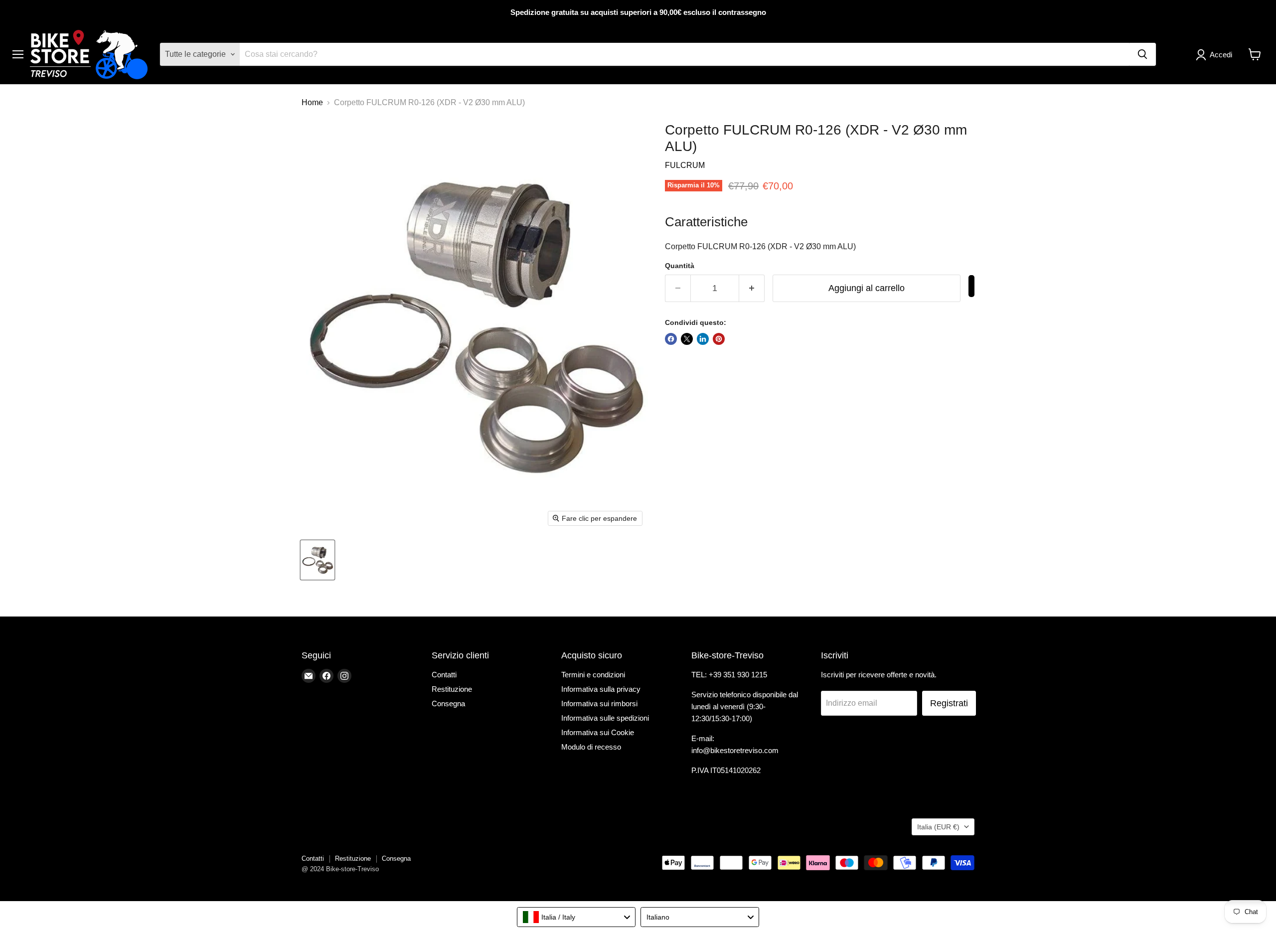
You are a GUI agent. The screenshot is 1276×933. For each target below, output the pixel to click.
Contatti (444, 674)
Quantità (679, 266)
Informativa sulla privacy (600, 689)
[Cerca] (1142, 54)
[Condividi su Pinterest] (719, 339)
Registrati (949, 703)
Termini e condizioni (593, 674)
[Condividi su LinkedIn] (703, 339)
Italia (938, 827)
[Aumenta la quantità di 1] (752, 288)
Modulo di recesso (591, 747)
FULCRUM (685, 165)
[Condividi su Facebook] (671, 339)
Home (312, 102)
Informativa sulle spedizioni (605, 718)
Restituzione (452, 689)
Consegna (448, 703)
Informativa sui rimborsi (599, 703)
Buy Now (971, 286)
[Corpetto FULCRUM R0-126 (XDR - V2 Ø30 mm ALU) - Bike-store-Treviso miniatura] (317, 560)
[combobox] (576, 917)
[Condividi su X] (687, 339)
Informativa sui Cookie (597, 732)
